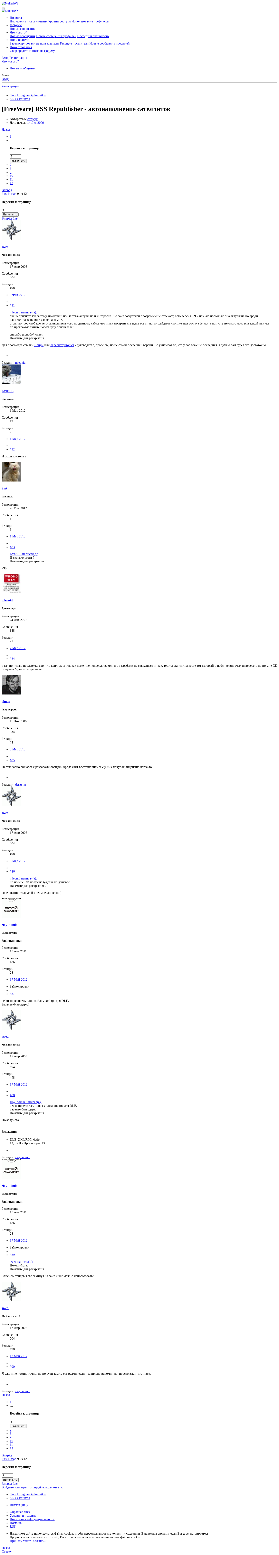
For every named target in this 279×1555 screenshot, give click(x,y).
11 (11, 179)
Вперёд (7, 190)
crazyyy (32, 119)
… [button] (11, 140)
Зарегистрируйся (62, 345)
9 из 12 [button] (22, 193)
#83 (12, 547)
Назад (6, 129)
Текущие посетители (74, 43)
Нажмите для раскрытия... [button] (28, 338)
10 (11, 175)
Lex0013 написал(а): (24, 554)
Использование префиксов (90, 21)
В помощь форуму (42, 50)
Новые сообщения (22, 28)
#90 (12, 1366)
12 (11, 183)
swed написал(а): (21, 1261)
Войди (39, 345)
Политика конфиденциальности (32, 1519)
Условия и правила (23, 1515)
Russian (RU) (19, 1505)
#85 (12, 760)
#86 (12, 871)
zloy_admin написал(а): (25, 1102)
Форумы (16, 25)
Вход (5, 79)
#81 (12, 305)
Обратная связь (20, 1512)
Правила (16, 17)
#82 (12, 449)
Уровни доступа (59, 21)
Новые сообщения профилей (56, 36)
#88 (12, 1095)
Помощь (15, 1523)
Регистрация (10, 86)
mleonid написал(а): (23, 312)
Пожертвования (21, 47)
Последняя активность (93, 36)
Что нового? (18, 32)
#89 (12, 1254)
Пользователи (19, 39)
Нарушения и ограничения (28, 21)
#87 (12, 993)
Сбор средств (19, 50)
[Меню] (3, 8)
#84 (12, 658)
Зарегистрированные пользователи (34, 43)
